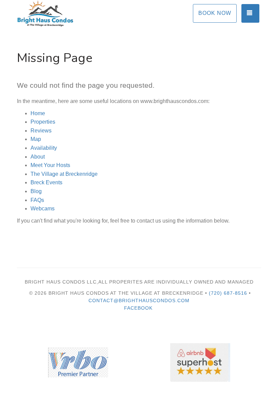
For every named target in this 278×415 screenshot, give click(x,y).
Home (38, 113)
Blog (36, 191)
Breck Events (46, 182)
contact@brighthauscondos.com (139, 300)
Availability (44, 148)
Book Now (214, 13)
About (38, 157)
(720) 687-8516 (228, 293)
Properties (43, 122)
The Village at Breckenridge (64, 174)
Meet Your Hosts (50, 165)
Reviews (41, 130)
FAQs (37, 200)
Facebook (138, 308)
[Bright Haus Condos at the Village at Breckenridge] (78, 13)
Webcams (43, 208)
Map (36, 139)
